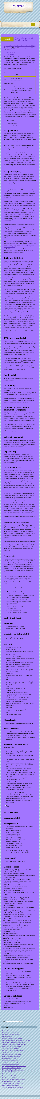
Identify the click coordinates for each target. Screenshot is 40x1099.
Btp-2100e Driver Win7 (7, 1036)
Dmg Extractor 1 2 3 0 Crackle (9, 1058)
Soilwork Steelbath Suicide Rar (9, 1030)
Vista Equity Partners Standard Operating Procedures (14, 1044)
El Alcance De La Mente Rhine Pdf (10, 1060)
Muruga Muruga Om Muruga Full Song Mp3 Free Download (16, 1040)
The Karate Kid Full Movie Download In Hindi (12, 1083)
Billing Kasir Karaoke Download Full (10, 1085)
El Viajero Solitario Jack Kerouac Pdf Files (11, 1068)
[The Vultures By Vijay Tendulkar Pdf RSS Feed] (30, 4)
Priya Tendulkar (10, 54)
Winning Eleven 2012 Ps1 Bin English (10, 1032)
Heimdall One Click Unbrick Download (11, 1075)
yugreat (18, 6)
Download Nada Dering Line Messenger (11, 1064)
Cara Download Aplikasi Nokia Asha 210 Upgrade (13, 1050)
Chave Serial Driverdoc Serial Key (10, 1072)
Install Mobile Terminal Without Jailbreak (11, 1077)
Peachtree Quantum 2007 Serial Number (11, 1056)
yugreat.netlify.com (9, 46)
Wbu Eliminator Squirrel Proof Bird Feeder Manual (13, 1042)
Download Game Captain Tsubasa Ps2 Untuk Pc (13, 1070)
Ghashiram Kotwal (10, 52)
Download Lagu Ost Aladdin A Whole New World (13, 1079)
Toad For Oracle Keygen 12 (8, 1052)
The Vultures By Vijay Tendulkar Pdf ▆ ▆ (25, 46)
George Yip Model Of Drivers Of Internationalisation (14, 1066)
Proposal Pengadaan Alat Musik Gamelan (11, 1046)
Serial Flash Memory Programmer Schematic (12, 1038)
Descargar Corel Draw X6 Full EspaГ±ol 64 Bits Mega (14, 1062)
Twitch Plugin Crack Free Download (10, 1048)
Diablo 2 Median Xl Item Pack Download (11, 1073)
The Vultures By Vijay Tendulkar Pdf (25, 39)
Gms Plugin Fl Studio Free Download (10, 1034)
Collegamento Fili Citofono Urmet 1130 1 (11, 1054)
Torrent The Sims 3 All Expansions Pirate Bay (12, 1087)
